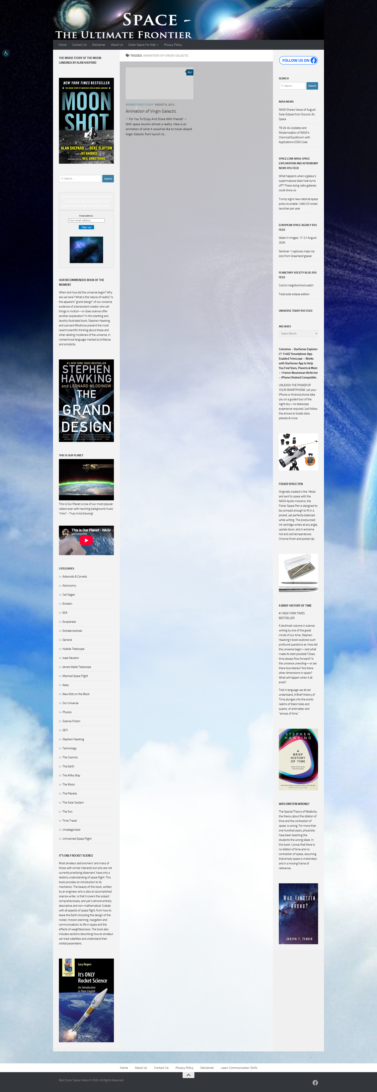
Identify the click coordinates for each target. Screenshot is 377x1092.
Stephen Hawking (73, 739)
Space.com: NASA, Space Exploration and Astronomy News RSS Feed (298, 163)
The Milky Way (71, 775)
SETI (65, 730)
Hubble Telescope (73, 649)
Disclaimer (98, 45)
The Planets (69, 793)
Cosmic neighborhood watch (296, 285)
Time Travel (69, 820)
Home (63, 45)
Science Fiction (71, 721)
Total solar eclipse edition (294, 294)
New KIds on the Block (76, 694)
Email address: (86, 216)
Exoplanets (69, 622)
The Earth (68, 766)
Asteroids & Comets (74, 576)
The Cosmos (70, 757)
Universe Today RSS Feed (295, 310)
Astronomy (69, 585)
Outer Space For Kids (142, 45)
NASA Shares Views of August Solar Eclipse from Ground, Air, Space (297, 114)
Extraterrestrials (72, 631)
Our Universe (70, 703)
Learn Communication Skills (239, 1068)
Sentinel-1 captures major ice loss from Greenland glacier (297, 254)
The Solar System (73, 802)
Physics (67, 712)
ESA (64, 612)
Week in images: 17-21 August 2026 (298, 240)
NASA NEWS (286, 101)
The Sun (67, 811)
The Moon (68, 784)
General (67, 640)
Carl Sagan (68, 594)
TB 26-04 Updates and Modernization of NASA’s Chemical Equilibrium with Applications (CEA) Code (294, 135)
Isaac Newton (70, 658)
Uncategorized (71, 829)
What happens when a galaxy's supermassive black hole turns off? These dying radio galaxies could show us (297, 183)
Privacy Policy (173, 45)
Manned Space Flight (140, 104)
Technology (69, 748)
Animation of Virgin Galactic (151, 111)
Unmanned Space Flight (77, 838)
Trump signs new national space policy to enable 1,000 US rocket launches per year (298, 203)
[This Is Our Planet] (86, 499)
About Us (117, 45)
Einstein (67, 603)
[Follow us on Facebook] (315, 1083)
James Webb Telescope (76, 667)
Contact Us (79, 45)
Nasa (65, 685)
